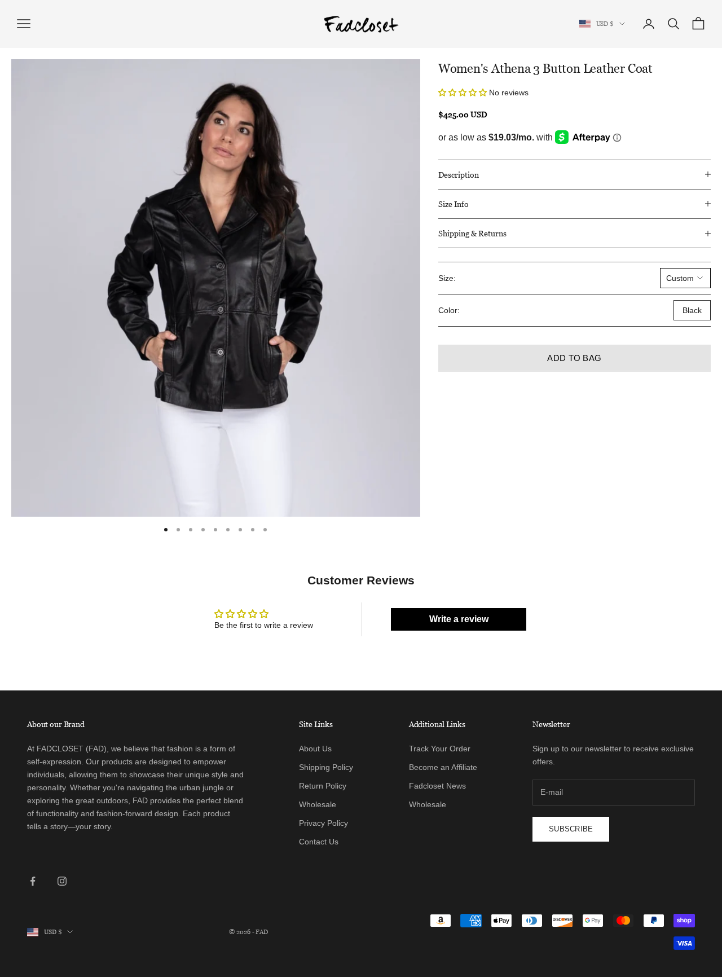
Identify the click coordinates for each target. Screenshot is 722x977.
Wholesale (317, 804)
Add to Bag (574, 358)
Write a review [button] (458, 619)
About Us (315, 748)
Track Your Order (439, 748)
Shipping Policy (326, 767)
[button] (463, 92)
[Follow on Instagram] (62, 881)
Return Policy (322, 785)
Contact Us (318, 841)
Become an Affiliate (443, 767)
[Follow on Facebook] (32, 881)
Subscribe (571, 829)
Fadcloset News (437, 785)
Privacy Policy (323, 823)
